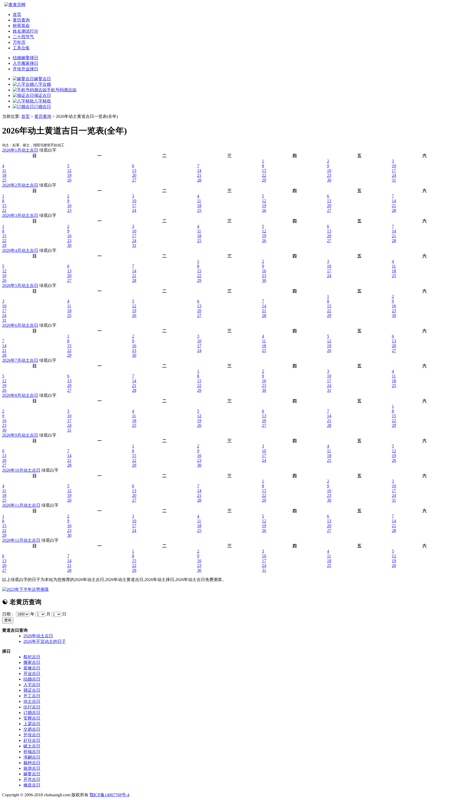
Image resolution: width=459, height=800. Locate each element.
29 (264, 180)
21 (199, 175)
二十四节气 (23, 37)
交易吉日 (31, 729)
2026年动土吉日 (38, 636)
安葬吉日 (31, 718)
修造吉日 (31, 785)
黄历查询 (21, 20)
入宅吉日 (31, 684)
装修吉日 (31, 668)
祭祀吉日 (31, 657)
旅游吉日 (31, 768)
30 (329, 180)
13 (134, 170)
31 (394, 180)
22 (264, 175)
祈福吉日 (31, 751)
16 (329, 170)
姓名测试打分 (25, 31)
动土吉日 (31, 701)
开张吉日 (31, 735)
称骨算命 (21, 25)
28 (199, 180)
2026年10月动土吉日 (21, 470)
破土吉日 (31, 746)
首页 (17, 14)
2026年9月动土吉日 (20, 435)
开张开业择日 (25, 69)
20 (134, 175)
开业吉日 (31, 673)
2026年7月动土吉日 (20, 360)
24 (394, 175)
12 (69, 170)
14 (199, 170)
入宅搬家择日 (25, 63)
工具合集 (21, 48)
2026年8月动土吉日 (20, 395)
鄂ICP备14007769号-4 (109, 795)
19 (69, 175)
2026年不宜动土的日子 (44, 641)
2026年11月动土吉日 (21, 505)
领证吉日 (31, 690)
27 (134, 180)
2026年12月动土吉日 (21, 540)
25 (4, 180)
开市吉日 (31, 779)
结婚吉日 (31, 679)
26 (69, 180)
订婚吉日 (31, 712)
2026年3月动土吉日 (20, 215)
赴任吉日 (31, 740)
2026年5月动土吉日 (20, 285)
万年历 (19, 42)
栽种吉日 (31, 762)
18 (4, 175)
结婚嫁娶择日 (25, 57)
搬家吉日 (31, 662)
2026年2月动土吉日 (20, 185)
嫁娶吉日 (31, 774)
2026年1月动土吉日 (20, 150)
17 (394, 170)
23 (329, 175)
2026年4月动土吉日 (20, 250)
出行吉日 (31, 707)
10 (394, 166)
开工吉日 (31, 696)
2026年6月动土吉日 (20, 325)
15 (264, 170)
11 (4, 170)
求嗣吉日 (31, 757)
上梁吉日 (31, 723)
